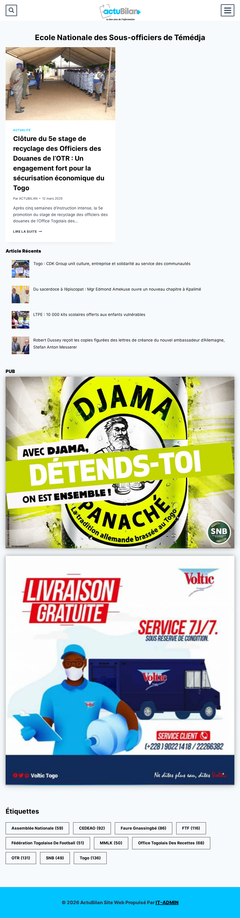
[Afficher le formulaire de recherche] (11, 10)
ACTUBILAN (28, 198)
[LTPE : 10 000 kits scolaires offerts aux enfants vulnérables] (20, 320)
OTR (20, 858)
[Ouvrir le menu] (227, 10)
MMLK (111, 843)
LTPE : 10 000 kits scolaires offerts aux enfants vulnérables (89, 314)
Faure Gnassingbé (143, 828)
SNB (55, 858)
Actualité (21, 130)
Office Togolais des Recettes (171, 843)
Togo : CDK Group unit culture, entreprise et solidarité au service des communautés (112, 263)
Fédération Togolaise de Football (47, 843)
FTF (191, 828)
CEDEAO (92, 828)
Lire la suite (27, 231)
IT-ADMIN (167, 902)
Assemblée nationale (37, 828)
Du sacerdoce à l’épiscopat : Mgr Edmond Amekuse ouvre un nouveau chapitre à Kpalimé (117, 289)
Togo (90, 858)
